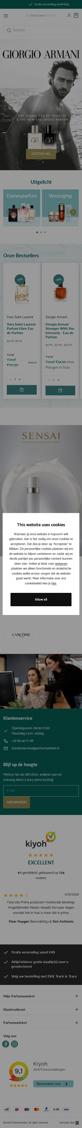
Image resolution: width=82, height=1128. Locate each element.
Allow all (41, 599)
